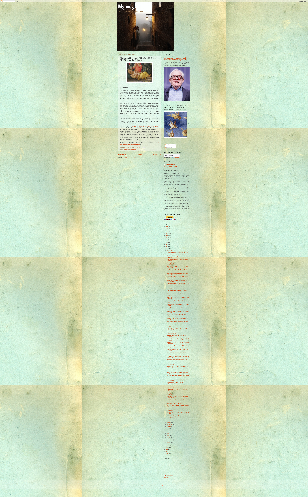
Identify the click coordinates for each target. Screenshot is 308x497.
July (168, 428)
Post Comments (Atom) (131, 157)
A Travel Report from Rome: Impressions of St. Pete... (178, 260)
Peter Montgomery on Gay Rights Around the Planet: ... (177, 308)
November (170, 420)
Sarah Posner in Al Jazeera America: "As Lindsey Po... (177, 280)
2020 (167, 233)
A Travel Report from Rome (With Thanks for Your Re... (177, 277)
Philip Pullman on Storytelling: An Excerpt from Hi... (177, 373)
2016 (167, 242)
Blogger (164, 485)
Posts (167, 144)
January (169, 442)
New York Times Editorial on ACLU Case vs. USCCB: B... (178, 356)
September (170, 424)
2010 (167, 449)
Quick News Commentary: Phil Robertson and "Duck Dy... (177, 274)
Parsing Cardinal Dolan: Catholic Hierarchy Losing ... (178, 413)
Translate (176, 157)
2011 (167, 447)
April (168, 435)
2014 (167, 246)
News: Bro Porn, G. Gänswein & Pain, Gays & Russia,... (178, 325)
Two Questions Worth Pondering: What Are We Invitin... (178, 270)
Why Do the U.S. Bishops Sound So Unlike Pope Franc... (177, 397)
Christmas (126, 149)
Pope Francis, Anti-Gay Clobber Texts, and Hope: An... (178, 298)
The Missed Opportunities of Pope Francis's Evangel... (178, 409)
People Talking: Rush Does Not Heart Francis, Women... (176, 400)
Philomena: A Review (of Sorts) (174, 403)
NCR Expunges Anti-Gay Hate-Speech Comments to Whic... (176, 353)
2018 (167, 237)
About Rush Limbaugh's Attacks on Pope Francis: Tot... (177, 360)
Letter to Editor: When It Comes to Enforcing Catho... (175, 332)
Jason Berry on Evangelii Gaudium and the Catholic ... (178, 406)
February (169, 440)
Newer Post (122, 154)
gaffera (153, 485)
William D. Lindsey (171, 164)
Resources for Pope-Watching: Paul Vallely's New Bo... (178, 376)
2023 (167, 226)
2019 (167, 235)
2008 (167, 454)
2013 (167, 249)
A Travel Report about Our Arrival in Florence (176, 287)
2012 (167, 445)
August (169, 426)
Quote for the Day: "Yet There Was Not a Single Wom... (177, 315)
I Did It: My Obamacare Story (174, 370)
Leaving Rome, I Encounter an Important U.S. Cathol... (177, 267)
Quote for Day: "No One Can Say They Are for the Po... (177, 318)
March (169, 437)
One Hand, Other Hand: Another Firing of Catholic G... (177, 367)
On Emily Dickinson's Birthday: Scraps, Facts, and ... (176, 336)
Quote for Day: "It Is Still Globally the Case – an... (178, 301)
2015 (167, 244)
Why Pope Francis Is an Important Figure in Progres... (178, 305)
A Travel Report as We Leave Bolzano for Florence (177, 291)
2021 (167, 231)
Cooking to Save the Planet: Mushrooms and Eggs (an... (178, 393)
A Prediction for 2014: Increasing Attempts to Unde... (177, 253)
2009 (167, 451)
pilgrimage (133, 149)
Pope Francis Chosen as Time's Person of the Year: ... (177, 322)
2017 (167, 240)
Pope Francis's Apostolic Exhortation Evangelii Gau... (176, 416)
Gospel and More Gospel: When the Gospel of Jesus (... (178, 312)
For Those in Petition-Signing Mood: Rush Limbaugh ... (177, 386)
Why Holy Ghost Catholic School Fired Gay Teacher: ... (178, 350)
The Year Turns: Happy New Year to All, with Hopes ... (178, 256)
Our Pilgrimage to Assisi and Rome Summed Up (176, 263)
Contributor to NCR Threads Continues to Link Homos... (177, 363)
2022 (167, 229)
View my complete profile (170, 166)
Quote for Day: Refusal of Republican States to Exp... (178, 346)
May (168, 433)
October (169, 422)
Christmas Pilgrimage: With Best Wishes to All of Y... (178, 294)
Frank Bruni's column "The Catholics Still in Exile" (145, 126)
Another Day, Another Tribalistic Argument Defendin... (178, 343)
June (168, 431)
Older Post (157, 154)
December (170, 250)
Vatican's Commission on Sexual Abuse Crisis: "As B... (177, 329)
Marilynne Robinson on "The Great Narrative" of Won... (176, 383)
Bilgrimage (126, 7)
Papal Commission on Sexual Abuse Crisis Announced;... (177, 379)
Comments (169, 147)
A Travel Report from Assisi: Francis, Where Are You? (178, 284)
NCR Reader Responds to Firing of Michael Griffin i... (178, 339)
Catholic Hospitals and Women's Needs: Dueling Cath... (177, 390)
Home (140, 154)
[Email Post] (144, 147)
